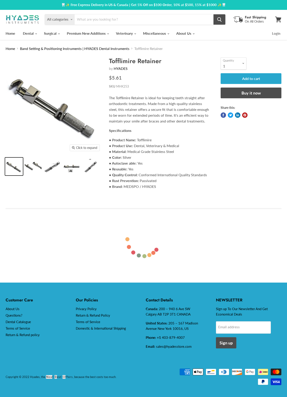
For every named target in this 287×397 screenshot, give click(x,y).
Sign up (226, 342)
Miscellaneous (155, 33)
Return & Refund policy (23, 335)
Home (10, 33)
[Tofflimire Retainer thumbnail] (52, 166)
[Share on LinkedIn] (237, 115)
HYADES (121, 68)
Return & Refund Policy (93, 315)
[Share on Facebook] (223, 115)
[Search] (219, 19)
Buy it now (251, 92)
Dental (29, 33)
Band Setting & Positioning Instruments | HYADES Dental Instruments (74, 48)
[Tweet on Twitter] (230, 115)
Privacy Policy (86, 309)
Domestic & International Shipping (101, 328)
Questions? (14, 315)
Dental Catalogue (18, 322)
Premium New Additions (87, 33)
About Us (184, 33)
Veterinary (125, 33)
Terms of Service (18, 328)
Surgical (50, 33)
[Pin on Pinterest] (245, 115)
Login (276, 33)
